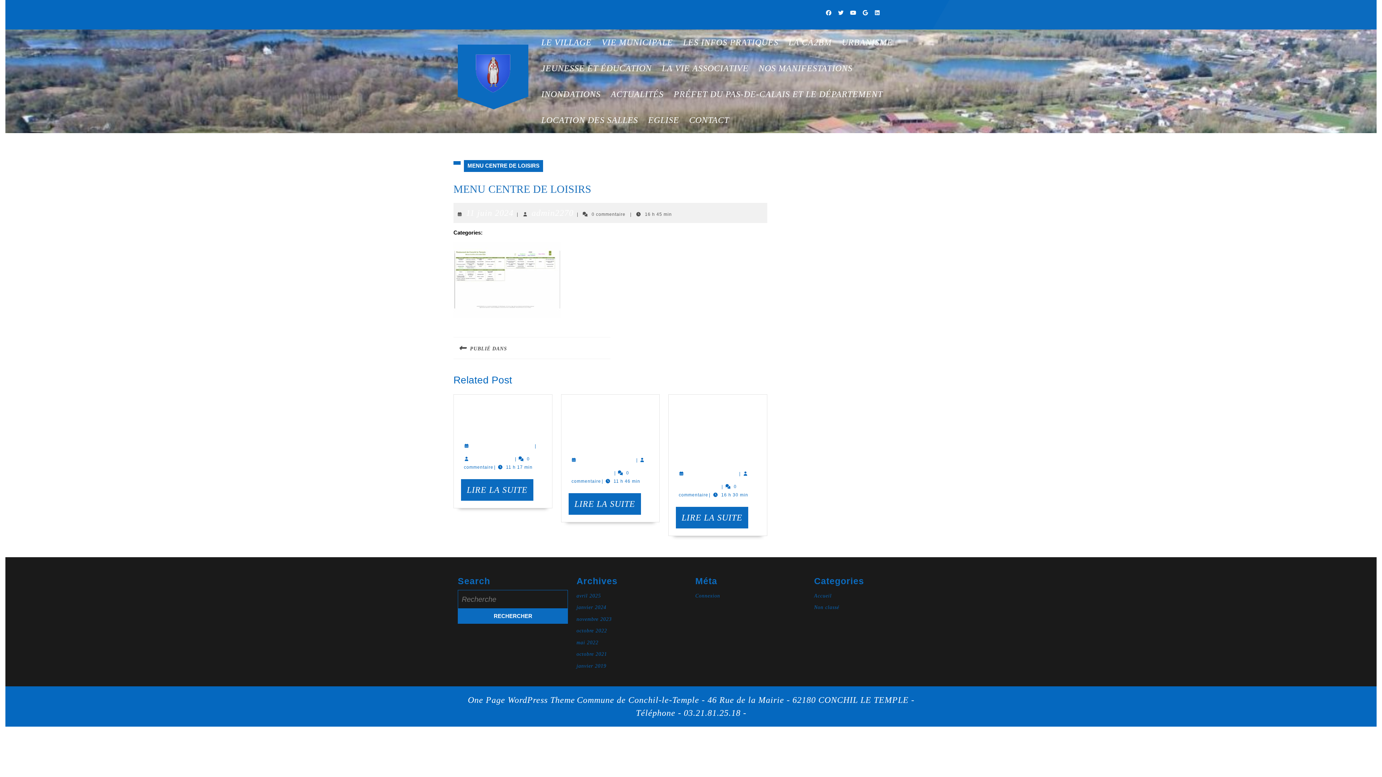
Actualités (637, 94)
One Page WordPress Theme (521, 700)
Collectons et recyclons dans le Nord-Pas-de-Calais (607, 423)
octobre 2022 (592, 630)
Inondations (571, 94)
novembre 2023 (594, 619)
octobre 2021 (592, 654)
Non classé (826, 607)
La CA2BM (810, 42)
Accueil (823, 596)
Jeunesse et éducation (596, 68)
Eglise (663, 120)
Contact (709, 120)
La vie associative (705, 68)
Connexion (707, 596)
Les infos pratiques (730, 42)
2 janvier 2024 (608, 458)
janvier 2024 (591, 607)
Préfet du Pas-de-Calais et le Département (778, 94)
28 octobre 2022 (503, 444)
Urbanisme (867, 42)
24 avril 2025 (713, 472)
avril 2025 (589, 596)
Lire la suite (500, 493)
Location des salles (589, 120)
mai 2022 (588, 642)
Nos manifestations (806, 68)
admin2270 (553, 213)
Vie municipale (637, 42)
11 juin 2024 (490, 213)
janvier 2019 (591, 666)
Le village (566, 42)
